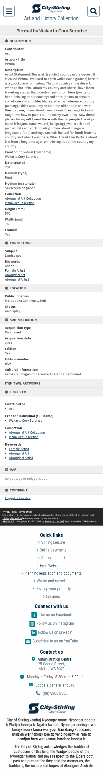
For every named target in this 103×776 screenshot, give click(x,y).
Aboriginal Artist (21, 458)
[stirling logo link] (51, 708)
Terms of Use (25, 511)
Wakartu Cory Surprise (25, 420)
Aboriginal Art (19, 453)
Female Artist (19, 449)
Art (11, 408)
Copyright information (17, 498)
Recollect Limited (54, 521)
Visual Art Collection (23, 437)
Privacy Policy (9, 511)
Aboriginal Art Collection (27, 432)
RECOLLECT (8, 521)
